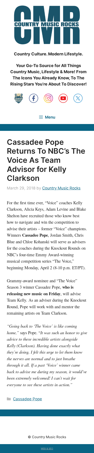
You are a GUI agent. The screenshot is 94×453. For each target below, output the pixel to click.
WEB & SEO (47, 448)
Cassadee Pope (27, 399)
